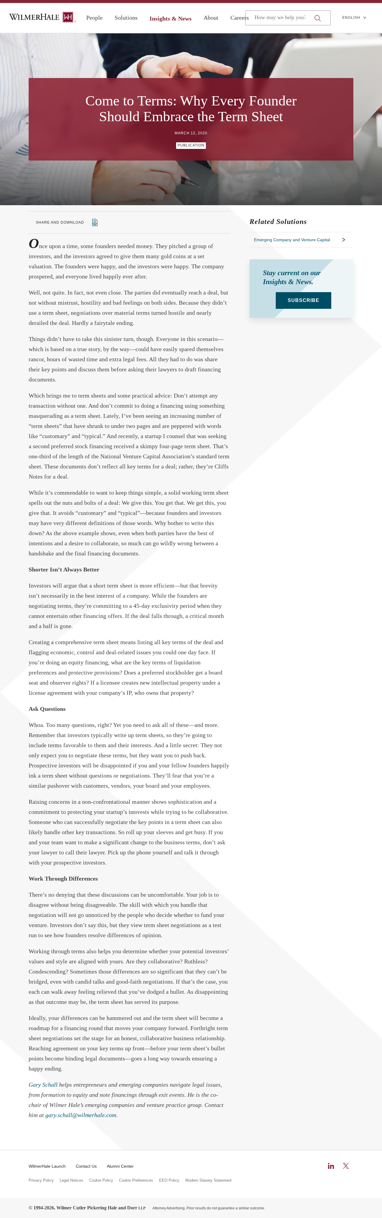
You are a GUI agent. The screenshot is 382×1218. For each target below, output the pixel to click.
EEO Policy (169, 1180)
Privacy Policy (41, 1180)
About (211, 17)
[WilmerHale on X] (346, 1166)
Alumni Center (120, 1166)
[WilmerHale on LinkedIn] (331, 1166)
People (94, 17)
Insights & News (171, 18)
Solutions (126, 17)
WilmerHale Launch (47, 1166)
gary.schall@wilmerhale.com (80, 1115)
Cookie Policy (101, 1180)
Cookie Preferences (136, 1180)
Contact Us (86, 1166)
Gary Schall (43, 1084)
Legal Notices (71, 1180)
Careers (239, 17)
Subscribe (303, 300)
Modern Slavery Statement (208, 1180)
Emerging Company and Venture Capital (292, 239)
